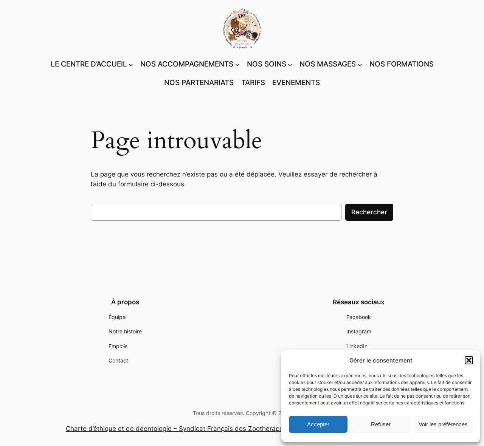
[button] (469, 360)
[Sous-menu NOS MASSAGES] (360, 64)
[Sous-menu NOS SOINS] (290, 64)
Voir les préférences (443, 424)
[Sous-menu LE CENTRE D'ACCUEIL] (131, 64)
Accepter (318, 424)
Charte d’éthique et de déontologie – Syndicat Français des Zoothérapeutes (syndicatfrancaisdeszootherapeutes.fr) (242, 428)
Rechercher (369, 212)
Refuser (381, 424)
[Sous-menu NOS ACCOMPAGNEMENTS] (237, 64)
